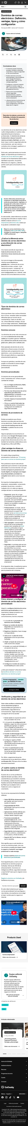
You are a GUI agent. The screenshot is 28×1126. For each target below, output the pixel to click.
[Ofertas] (15, 2)
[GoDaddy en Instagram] (6, 1098)
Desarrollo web (10, 1032)
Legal (5, 1103)
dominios (5, 1005)
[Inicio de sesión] (22, 2)
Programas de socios (7, 1073)
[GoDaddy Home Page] (7, 1087)
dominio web (15, 222)
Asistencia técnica (6, 1065)
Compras (3, 1081)
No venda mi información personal (14, 1106)
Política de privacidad (13, 1103)
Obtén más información (10, 1046)
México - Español (6, 1094)
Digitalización (7, 11)
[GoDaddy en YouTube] (18, 1098)
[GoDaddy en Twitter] (14, 1098)
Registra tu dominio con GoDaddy (11, 878)
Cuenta (3, 1077)
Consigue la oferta (14, 689)
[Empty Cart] (25, 2)
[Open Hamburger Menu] (1, 2)
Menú (2, 6)
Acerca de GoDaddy (6, 1061)
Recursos (3, 1069)
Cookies (22, 1103)
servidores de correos (20, 513)
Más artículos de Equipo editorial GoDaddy (13, 995)
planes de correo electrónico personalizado (14, 856)
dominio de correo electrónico (10, 156)
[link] (7, 54)
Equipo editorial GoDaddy (13, 33)
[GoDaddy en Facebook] (2, 1098)
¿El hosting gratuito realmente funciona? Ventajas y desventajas (11, 1040)
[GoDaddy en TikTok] (10, 1098)
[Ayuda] (18, 2)
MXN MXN (22, 1094)
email (4, 1009)
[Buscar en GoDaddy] (25, 6)
